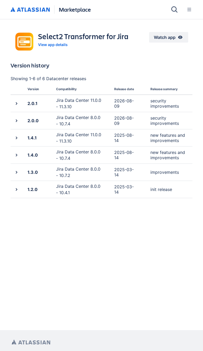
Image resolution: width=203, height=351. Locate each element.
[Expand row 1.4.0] (16, 154)
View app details (53, 44)
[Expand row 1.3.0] (16, 172)
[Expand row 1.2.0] (16, 189)
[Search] (174, 9)
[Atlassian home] (30, 9)
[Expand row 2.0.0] (16, 120)
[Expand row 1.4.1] (16, 137)
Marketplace (75, 9)
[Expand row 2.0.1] (16, 103)
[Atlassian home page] (31, 342)
